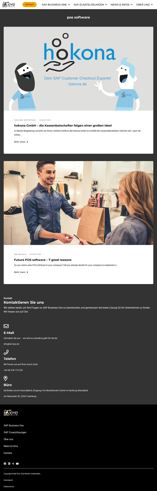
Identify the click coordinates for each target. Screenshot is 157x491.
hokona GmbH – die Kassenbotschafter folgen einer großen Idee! (63, 125)
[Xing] (13, 463)
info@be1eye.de (11, 344)
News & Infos (11, 446)
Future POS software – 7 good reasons (42, 260)
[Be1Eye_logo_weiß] (78, 412)
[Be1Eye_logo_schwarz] (9, 5)
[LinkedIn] (9, 463)
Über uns (8, 439)
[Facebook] (5, 463)
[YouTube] (17, 463)
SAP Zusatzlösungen (15, 432)
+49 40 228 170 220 (13, 370)
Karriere (8, 453)
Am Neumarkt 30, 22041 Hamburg (20, 396)
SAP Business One (14, 425)
